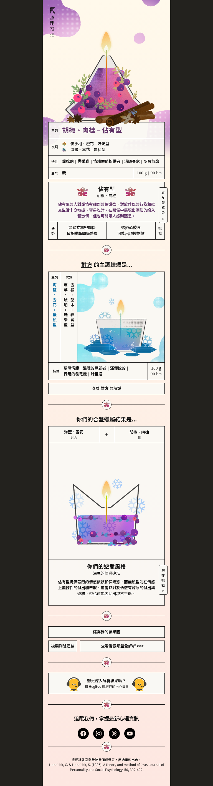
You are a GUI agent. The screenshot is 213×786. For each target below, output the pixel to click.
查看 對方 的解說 (106, 388)
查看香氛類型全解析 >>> (122, 646)
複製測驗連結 (62, 646)
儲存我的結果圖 (106, 632)
